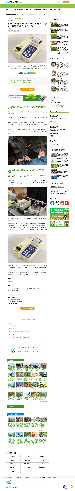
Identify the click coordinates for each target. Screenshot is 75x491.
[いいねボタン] (9, 20)
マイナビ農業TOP (9, 14)
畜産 (15, 31)
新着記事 (13, 456)
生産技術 (42, 456)
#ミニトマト (53, 193)
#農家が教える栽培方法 (61, 193)
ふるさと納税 (27, 467)
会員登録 (66, 2)
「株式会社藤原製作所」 (24, 319)
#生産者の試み (53, 186)
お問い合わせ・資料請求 (27, 89)
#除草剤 (58, 188)
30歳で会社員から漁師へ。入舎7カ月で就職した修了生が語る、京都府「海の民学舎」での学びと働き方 (19, 388)
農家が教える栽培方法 (18, 9)
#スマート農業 (64, 191)
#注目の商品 (22, 331)
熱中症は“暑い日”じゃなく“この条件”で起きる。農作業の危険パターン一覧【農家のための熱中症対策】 (11, 388)
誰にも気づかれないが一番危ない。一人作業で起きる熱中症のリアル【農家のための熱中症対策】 (11, 398)
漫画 (55, 9)
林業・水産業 (42, 467)
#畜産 (26, 331)
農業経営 (13, 460)
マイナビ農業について (10, 477)
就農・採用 (12, 467)
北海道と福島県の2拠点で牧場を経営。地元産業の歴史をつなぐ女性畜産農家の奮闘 (27, 369)
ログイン (58, 2)
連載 (51, 9)
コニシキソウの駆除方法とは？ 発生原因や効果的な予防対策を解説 (26, 379)
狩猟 (13, 471)
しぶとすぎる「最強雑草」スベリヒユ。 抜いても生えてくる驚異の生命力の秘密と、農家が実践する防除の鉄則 (42, 398)
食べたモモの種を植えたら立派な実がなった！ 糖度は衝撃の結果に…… (26, 388)
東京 (22, 18)
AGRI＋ (9, 28)
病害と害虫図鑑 (37, 9)
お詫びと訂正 (18, 477)
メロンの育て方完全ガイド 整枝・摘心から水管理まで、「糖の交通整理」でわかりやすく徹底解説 (34, 379)
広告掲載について (55, 477)
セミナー (27, 471)
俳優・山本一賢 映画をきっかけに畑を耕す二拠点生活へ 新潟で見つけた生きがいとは (42, 379)
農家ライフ (12, 463)
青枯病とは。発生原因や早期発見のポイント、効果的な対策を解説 (19, 379)
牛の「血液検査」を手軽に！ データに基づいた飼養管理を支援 (21, 82)
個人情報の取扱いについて (28, 477)
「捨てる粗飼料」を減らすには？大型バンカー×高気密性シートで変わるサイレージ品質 (34, 369)
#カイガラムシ (61, 186)
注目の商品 (10, 31)
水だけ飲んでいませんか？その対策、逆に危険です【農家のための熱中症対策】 (11, 379)
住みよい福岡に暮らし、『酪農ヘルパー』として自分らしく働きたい (42, 369)
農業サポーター (9, 9)
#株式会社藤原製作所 (15, 331)
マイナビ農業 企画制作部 (25, 347)
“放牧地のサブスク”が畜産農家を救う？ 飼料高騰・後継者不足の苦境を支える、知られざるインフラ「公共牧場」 (11, 369)
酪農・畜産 (14, 14)
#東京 (10, 331)
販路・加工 (27, 460)
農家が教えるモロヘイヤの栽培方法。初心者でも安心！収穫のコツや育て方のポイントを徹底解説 (42, 388)
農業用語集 (45, 9)
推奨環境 (42, 477)
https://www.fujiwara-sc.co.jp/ (14, 299)
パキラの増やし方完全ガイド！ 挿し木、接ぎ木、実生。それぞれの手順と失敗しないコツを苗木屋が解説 (19, 398)
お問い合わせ (48, 477)
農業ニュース (27, 456)
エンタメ (42, 463)
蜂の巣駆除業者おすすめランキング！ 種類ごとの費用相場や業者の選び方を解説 (26, 398)
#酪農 (29, 331)
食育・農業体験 (27, 463)
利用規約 (36, 477)
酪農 (18, 31)
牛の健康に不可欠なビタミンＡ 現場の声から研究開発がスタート (22, 80)
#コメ (62, 188)
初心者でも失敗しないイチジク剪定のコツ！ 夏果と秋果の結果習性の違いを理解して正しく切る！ (34, 398)
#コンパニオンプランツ (55, 191)
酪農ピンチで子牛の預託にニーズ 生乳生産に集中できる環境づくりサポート (19, 369)
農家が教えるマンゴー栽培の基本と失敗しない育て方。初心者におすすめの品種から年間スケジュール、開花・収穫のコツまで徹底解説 (34, 388)
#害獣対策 (53, 188)
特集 (59, 9)
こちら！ (15, 281)
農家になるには (29, 9)
